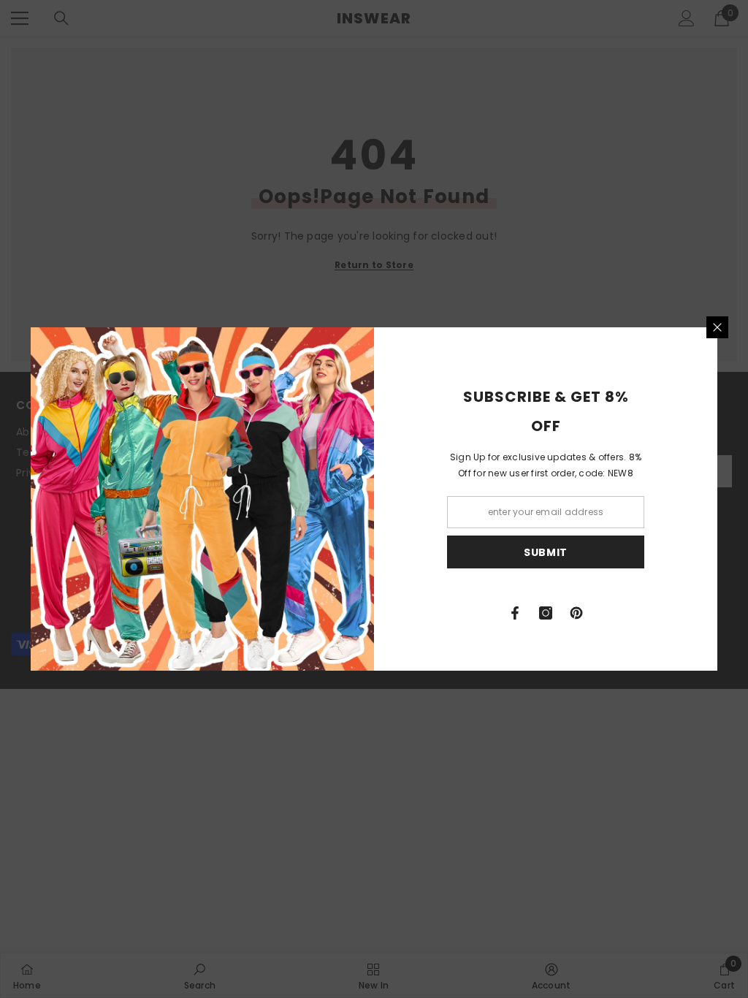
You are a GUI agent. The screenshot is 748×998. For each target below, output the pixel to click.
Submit (546, 552)
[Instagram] (545, 613)
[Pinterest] (576, 613)
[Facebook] (515, 613)
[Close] (717, 327)
